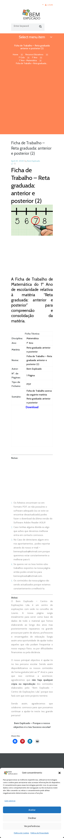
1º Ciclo (22, 57)
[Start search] (40, 26)
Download (32, 407)
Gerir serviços (9, 801)
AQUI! (42, 522)
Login (50, 5)
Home (15, 54)
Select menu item (32, 37)
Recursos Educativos (34, 54)
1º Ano (34, 57)
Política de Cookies (21, 833)
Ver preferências (32, 826)
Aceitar (32, 810)
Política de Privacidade (40, 833)
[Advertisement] (32, 101)
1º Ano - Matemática (28, 60)
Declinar (32, 818)
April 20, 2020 (17, 161)
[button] (59, 772)
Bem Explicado (33, 161)
